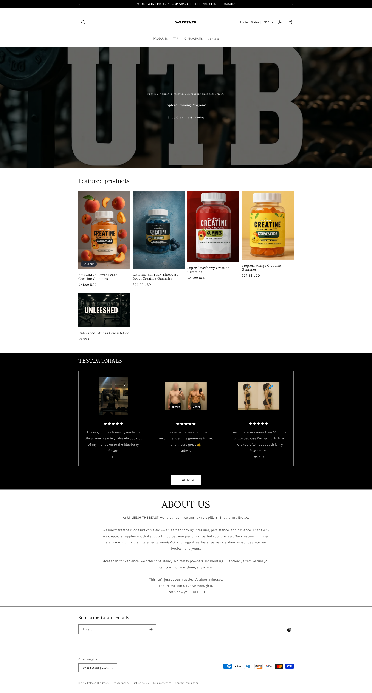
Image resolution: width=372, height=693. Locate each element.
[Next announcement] (292, 4)
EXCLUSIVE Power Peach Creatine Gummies (98, 276)
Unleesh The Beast (97, 683)
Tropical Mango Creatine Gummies (261, 267)
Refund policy (141, 682)
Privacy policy (121, 682)
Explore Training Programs (186, 105)
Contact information (187, 682)
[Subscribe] (151, 629)
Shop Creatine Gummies (186, 117)
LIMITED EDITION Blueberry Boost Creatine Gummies (155, 276)
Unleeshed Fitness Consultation (103, 333)
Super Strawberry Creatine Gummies (208, 270)
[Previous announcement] (80, 4)
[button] (83, 22)
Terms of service (162, 682)
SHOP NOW (186, 480)
